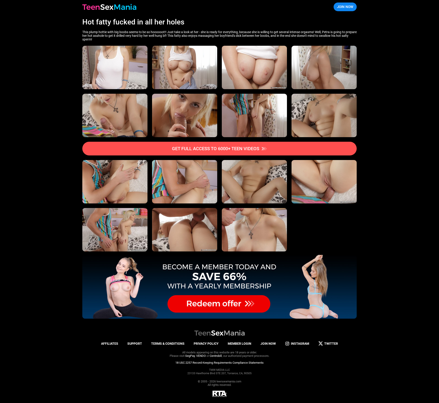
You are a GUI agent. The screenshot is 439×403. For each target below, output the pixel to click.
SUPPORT (134, 343)
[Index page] (109, 7)
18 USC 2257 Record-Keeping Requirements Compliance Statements (219, 362)
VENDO (201, 356)
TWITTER (331, 343)
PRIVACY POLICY (206, 343)
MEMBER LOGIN (239, 343)
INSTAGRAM (300, 343)
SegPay (190, 356)
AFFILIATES (109, 343)
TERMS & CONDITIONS (168, 343)
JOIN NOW (345, 7)
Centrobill (216, 356)
